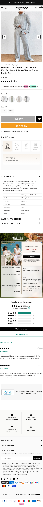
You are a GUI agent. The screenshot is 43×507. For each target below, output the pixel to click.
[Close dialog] (40, 242)
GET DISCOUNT (31, 256)
